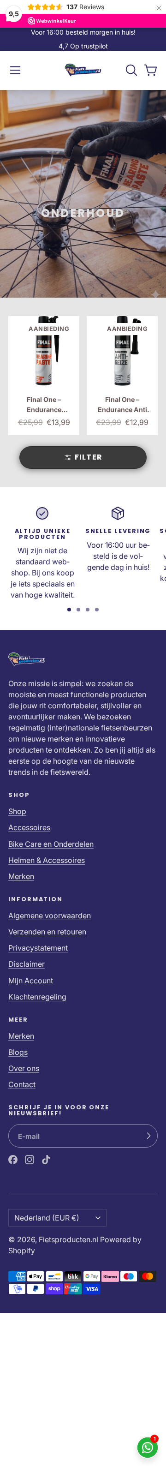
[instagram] (29, 1159)
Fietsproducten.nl (68, 1239)
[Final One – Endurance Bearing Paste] (43, 375)
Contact (22, 1084)
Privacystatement (38, 947)
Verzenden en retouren (47, 931)
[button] (15, 70)
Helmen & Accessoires (46, 860)
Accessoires (29, 827)
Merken (21, 876)
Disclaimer (26, 964)
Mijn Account (30, 980)
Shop (17, 811)
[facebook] (13, 1159)
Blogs (18, 1052)
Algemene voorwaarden (49, 915)
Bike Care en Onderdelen (51, 844)
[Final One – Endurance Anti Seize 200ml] (122, 375)
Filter (89, 457)
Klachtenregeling (37, 996)
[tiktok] (46, 1159)
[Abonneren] (148, 1136)
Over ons (23, 1068)
